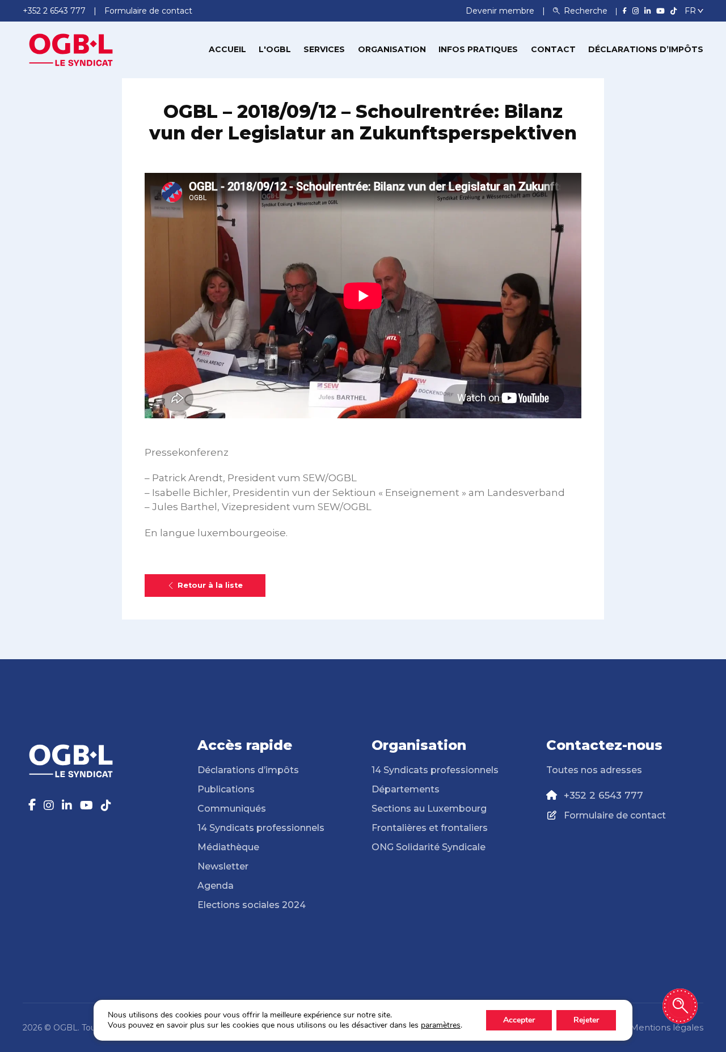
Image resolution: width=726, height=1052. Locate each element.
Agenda (215, 885)
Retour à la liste (210, 585)
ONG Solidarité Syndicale (429, 847)
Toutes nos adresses (594, 770)
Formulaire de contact (615, 815)
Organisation (392, 49)
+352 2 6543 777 (603, 795)
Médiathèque (228, 847)
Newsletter (222, 866)
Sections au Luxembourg (429, 808)
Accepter (519, 1020)
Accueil (227, 49)
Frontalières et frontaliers (430, 827)
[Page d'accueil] (71, 48)
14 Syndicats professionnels (260, 827)
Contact (553, 49)
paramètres (441, 1025)
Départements (406, 789)
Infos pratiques (478, 49)
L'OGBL (275, 49)
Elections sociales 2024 (251, 905)
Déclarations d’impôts (645, 49)
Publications (226, 789)
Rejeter (586, 1020)
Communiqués (231, 808)
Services (324, 49)
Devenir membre (501, 11)
